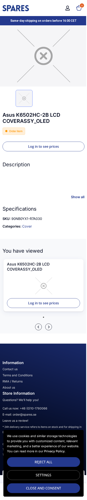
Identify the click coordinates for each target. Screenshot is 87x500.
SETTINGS (43, 475)
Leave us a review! (15, 420)
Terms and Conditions (18, 375)
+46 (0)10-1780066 (33, 408)
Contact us (10, 369)
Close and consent (43, 488)
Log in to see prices (43, 146)
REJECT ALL (43, 462)
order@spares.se (24, 414)
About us (9, 387)
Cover (27, 226)
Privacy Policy (54, 451)
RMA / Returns (13, 381)
